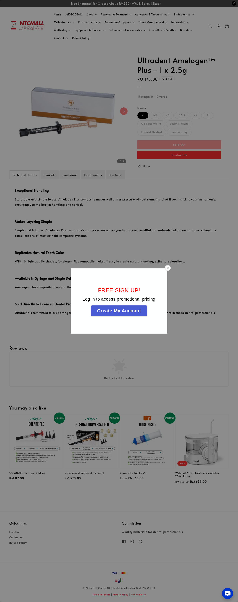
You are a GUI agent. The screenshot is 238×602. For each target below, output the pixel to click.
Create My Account (119, 310)
